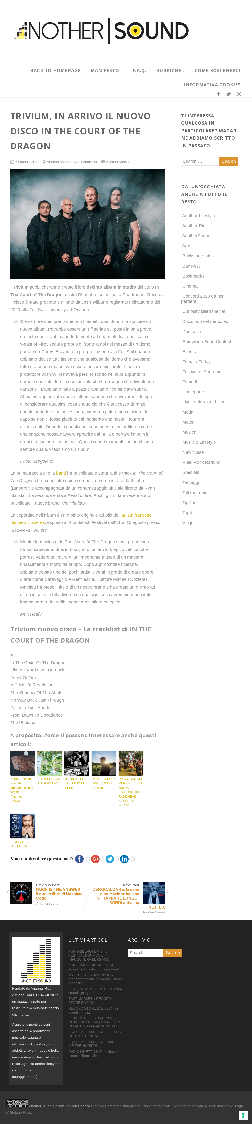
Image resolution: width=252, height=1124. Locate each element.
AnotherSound (117, 162)
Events (189, 351)
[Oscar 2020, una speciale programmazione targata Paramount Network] (22, 763)
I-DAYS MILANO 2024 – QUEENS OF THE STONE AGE (94, 1034)
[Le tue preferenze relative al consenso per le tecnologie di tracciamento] (243, 1115)
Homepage (193, 391)
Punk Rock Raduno (201, 462)
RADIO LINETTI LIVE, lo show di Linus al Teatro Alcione (93, 1053)
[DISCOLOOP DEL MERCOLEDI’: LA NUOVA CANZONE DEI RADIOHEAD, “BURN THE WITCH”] (131, 763)
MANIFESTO (105, 70)
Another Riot (194, 225)
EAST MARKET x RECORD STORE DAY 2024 (89, 1000)
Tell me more (195, 492)
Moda (187, 412)
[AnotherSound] (126, 60)
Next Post (129, 896)
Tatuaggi (190, 482)
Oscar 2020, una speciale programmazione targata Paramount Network (21, 790)
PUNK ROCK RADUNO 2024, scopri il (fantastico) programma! (93, 967)
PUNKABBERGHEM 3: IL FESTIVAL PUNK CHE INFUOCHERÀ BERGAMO (89, 955)
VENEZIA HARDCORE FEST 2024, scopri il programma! (95, 991)
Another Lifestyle (198, 215)
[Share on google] (97, 858)
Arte (186, 245)
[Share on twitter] (111, 858)
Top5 (187, 512)
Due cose (191, 331)
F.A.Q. (139, 70)
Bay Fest (191, 266)
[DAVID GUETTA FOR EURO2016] (22, 826)
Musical (189, 432)
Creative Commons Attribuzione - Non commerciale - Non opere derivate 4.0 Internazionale (162, 1106)
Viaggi (188, 522)
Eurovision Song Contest (206, 341)
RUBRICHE (168, 70)
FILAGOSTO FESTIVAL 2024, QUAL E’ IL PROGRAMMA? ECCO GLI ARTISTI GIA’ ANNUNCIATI (95, 1022)
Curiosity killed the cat (203, 311)
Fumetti (189, 381)
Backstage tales (198, 256)
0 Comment (87, 162)
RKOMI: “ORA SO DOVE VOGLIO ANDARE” (103, 783)
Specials (190, 472)
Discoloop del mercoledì (206, 321)
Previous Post (59, 891)
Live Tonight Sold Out (203, 402)
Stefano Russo (21, 1112)
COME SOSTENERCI (218, 70)
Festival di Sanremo (201, 371)
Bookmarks (193, 276)
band (61, 473)
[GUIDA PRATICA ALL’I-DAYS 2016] (49, 763)
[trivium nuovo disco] (87, 224)
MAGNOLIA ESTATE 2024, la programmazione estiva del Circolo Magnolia (95, 979)
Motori (188, 422)
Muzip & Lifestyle (199, 442)
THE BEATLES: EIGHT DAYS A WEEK (74, 783)
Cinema (190, 286)
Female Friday (196, 361)
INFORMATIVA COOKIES (212, 85)
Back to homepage (55, 70)
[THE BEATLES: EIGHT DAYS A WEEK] (76, 763)
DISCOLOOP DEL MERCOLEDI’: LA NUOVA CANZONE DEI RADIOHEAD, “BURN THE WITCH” (131, 792)
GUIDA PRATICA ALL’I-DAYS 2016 (49, 781)
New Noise (193, 452)
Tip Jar (189, 502)
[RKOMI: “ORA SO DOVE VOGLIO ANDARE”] (104, 763)
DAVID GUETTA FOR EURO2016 (21, 844)
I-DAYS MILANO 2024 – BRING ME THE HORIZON (92, 1044)
